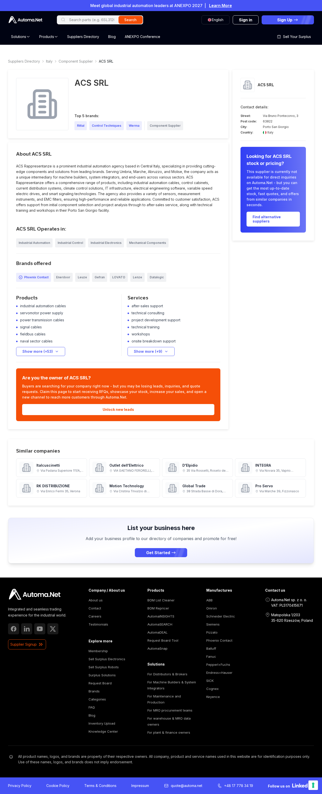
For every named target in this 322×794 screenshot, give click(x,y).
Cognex (212, 689)
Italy (49, 61)
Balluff (211, 648)
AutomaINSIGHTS (160, 616)
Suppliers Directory (83, 36)
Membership (98, 651)
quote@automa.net (186, 785)
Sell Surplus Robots (104, 667)
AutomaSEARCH (159, 624)
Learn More (220, 5)
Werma (134, 125)
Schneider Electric (220, 616)
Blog (112, 36)
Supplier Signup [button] (23, 644)
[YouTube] (39, 628)
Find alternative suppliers (267, 219)
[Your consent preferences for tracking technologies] (313, 785)
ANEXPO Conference (142, 36)
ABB (209, 600)
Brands (94, 691)
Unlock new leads (118, 409)
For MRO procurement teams (169, 710)
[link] (34, 594)
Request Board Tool (162, 640)
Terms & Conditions (100, 785)
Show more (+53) (37, 351)
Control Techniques (106, 125)
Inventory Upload (102, 723)
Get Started (158, 552)
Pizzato (212, 632)
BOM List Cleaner (161, 600)
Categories (97, 699)
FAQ (92, 707)
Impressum (140, 785)
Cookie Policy (57, 785)
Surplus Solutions (102, 675)
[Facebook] (13, 628)
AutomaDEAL (157, 632)
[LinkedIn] (26, 628)
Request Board (100, 683)
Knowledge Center (103, 731)
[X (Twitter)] (52, 628)
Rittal (80, 125)
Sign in (245, 19)
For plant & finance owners (168, 732)
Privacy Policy (19, 785)
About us (96, 600)
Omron (211, 608)
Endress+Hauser (219, 673)
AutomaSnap (157, 648)
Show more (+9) (148, 351)
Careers (95, 616)
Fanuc (211, 656)
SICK (210, 681)
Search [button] (130, 20)
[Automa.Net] (25, 19)
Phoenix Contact (219, 640)
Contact (95, 608)
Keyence (213, 697)
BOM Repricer (158, 608)
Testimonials (98, 624)
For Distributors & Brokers (167, 674)
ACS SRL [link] (106, 61)
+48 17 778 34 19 (238, 785)
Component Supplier (76, 61)
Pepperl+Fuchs (218, 665)
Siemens (213, 624)
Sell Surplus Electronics (107, 659)
